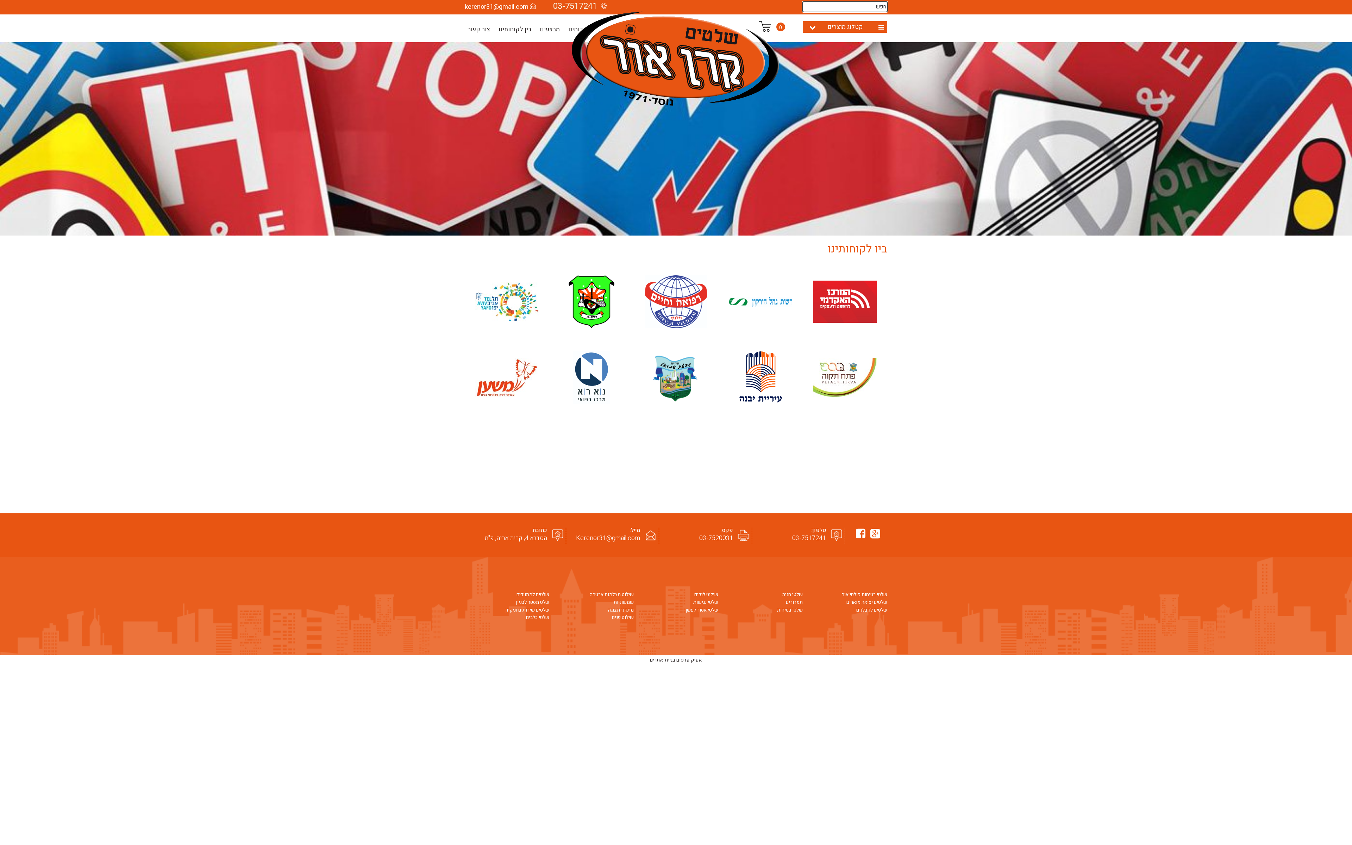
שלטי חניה (792, 594)
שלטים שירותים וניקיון (527, 610)
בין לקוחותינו (515, 29)
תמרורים (794, 602)
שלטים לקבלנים (871, 610)
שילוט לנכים (706, 594)
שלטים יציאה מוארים (866, 602)
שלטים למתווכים (533, 594)
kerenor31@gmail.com (496, 7)
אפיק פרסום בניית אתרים (676, 660)
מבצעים (550, 29)
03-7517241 (809, 538)
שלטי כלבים (537, 617)
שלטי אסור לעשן (702, 610)
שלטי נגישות (705, 602)
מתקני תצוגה (621, 610)
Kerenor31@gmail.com (608, 538)
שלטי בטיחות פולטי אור (864, 594)
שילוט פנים (623, 617)
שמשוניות (624, 602)
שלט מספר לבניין (532, 602)
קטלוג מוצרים (845, 27)
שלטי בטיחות (790, 610)
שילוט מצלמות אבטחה (612, 594)
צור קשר (479, 29)
